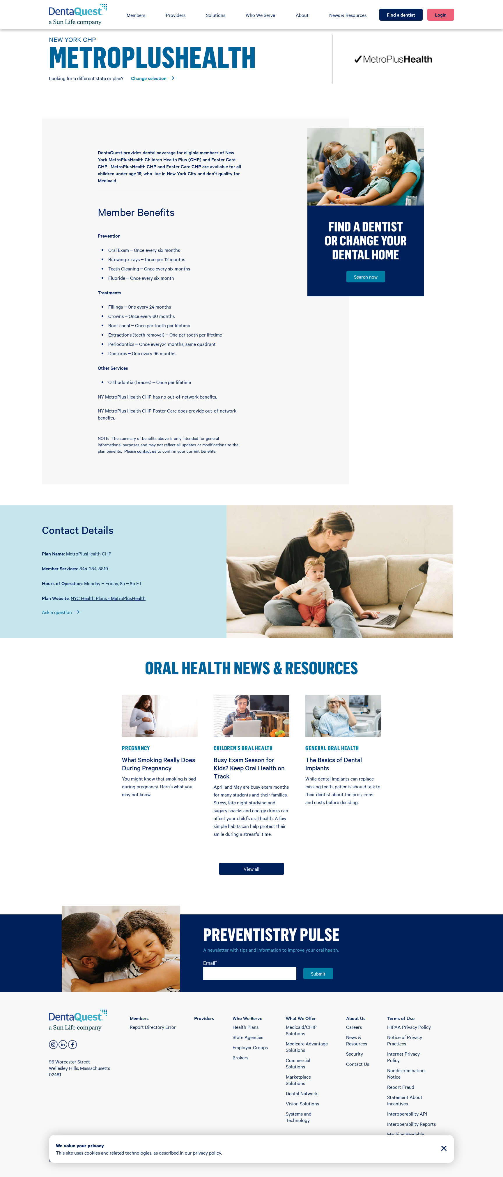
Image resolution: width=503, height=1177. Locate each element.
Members (136, 15)
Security (354, 1053)
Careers (354, 1027)
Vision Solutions (302, 1103)
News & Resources (347, 15)
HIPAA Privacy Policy (409, 1027)
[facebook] (72, 1044)
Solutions (215, 15)
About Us (356, 1018)
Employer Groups (250, 1047)
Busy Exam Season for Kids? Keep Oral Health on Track (249, 767)
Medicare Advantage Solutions (307, 1046)
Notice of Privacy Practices (404, 1040)
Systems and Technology (298, 1116)
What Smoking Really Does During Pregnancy (158, 763)
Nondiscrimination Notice (406, 1073)
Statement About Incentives (404, 1100)
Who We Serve (260, 15)
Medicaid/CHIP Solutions (301, 1030)
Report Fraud (400, 1087)
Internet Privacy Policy (403, 1056)
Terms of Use (401, 1018)
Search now (366, 276)
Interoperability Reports (411, 1124)
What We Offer (301, 1018)
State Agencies (248, 1037)
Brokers (240, 1057)
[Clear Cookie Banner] (444, 1149)
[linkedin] (63, 1044)
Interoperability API (407, 1113)
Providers (175, 15)
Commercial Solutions (298, 1063)
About (302, 15)
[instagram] (53, 1044)
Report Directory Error (153, 1027)
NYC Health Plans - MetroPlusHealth (108, 598)
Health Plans (245, 1027)
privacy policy (207, 1152)
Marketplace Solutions (298, 1079)
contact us (146, 451)
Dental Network (302, 1093)
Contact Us (357, 1064)
